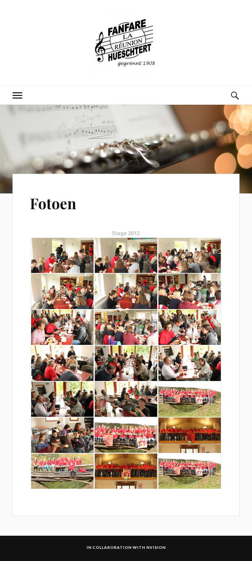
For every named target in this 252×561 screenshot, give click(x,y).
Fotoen (53, 203)
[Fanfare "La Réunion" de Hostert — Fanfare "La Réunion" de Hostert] (126, 42)
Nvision (156, 547)
